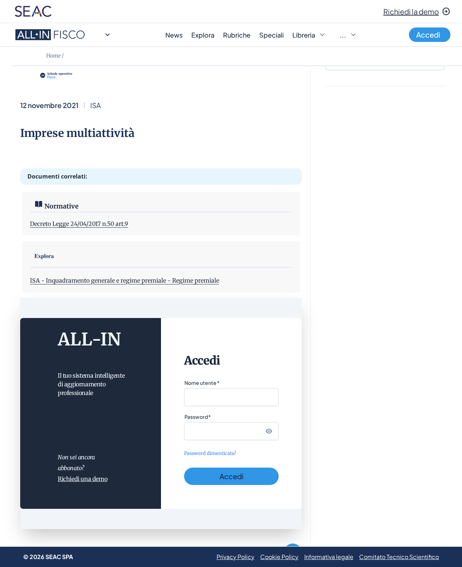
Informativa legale (328, 556)
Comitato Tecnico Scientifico (399, 556)
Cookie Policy (279, 556)
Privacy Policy (235, 556)
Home (53, 55)
